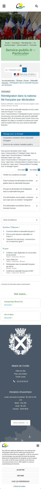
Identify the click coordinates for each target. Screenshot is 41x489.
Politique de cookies (19, 486)
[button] (38, 445)
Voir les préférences (20, 481)
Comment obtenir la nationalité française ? (20, 231)
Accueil (7, 43)
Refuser (20, 476)
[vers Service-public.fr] (25, 75)
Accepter (20, 470)
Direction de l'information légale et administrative (16, 284)
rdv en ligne (9, 314)
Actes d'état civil (11, 259)
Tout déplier (34, 170)
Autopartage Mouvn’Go (13, 302)
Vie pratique (15, 43)
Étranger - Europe (23, 80)
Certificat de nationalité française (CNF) (19, 271)
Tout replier (22, 170)
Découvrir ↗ (8, 305)
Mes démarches (27, 43)
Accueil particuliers (8, 80)
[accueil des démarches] (20, 65)
